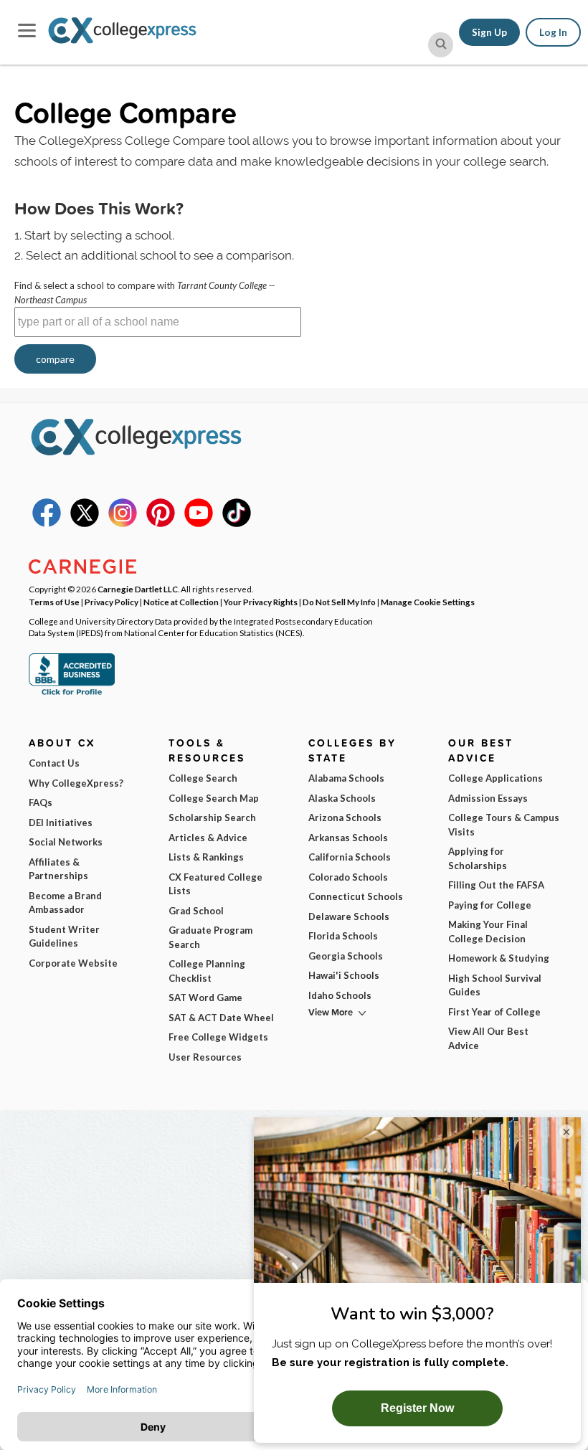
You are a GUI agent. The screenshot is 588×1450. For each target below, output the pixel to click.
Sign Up (489, 32)
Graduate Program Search (210, 937)
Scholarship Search (212, 817)
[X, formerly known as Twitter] (85, 523)
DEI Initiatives (61, 822)
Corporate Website (73, 963)
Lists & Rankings (206, 857)
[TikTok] (237, 523)
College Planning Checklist (207, 971)
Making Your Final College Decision (488, 931)
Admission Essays (488, 798)
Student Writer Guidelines (64, 936)
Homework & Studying (498, 958)
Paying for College (489, 905)
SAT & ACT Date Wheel (221, 1017)
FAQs (40, 802)
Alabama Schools (346, 778)
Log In (553, 32)
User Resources (205, 1057)
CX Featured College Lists (215, 884)
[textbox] (157, 322)
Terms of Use (54, 602)
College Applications (495, 778)
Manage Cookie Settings (428, 602)
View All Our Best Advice (488, 1038)
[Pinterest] (161, 523)
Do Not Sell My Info (339, 602)
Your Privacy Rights (261, 602)
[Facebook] (47, 523)
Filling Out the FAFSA (496, 885)
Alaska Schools (342, 798)
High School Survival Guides (494, 985)
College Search (203, 778)
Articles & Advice (208, 837)
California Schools (349, 857)
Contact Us (54, 763)
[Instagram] (123, 523)
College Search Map (214, 798)
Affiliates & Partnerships (58, 869)
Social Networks (66, 842)
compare (55, 359)
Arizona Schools (344, 817)
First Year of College (494, 1012)
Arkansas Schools (348, 837)
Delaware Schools (348, 916)
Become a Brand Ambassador (65, 903)
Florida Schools (343, 936)
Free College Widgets (218, 1037)
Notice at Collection (181, 602)
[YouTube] (199, 523)
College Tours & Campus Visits (503, 825)
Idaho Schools (339, 995)
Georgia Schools (345, 956)
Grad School (196, 910)
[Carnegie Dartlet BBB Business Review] (72, 693)
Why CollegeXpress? (76, 783)
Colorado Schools (348, 877)
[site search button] (440, 44)
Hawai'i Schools (343, 975)
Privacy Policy (111, 602)
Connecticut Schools (355, 896)
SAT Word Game (205, 997)
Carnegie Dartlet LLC (138, 589)
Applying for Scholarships (477, 858)
